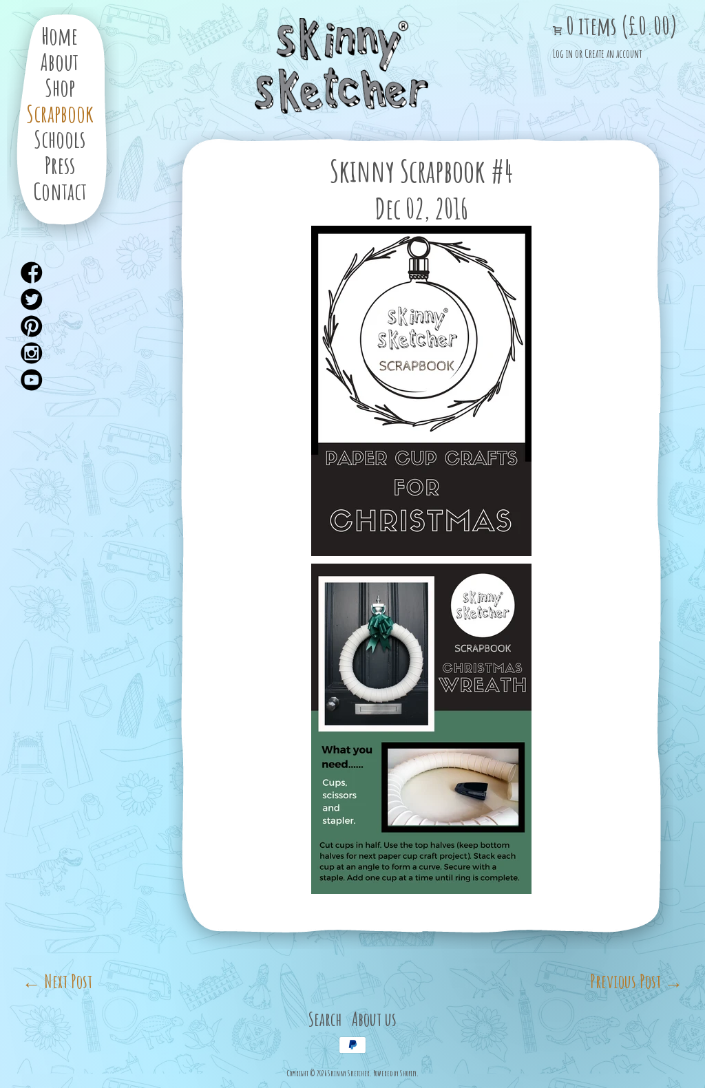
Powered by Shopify (395, 1073)
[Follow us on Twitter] (33, 300)
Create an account (613, 54)
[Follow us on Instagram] (33, 353)
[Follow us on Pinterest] (33, 327)
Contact (60, 191)
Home (59, 35)
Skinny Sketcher (341, 66)
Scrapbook (60, 113)
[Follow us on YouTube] (33, 380)
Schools (59, 138)
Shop (60, 87)
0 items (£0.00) (619, 25)
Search (324, 1019)
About (59, 61)
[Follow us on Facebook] (33, 273)
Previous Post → (636, 981)
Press (60, 165)
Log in (563, 54)
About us (374, 1019)
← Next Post (57, 981)
